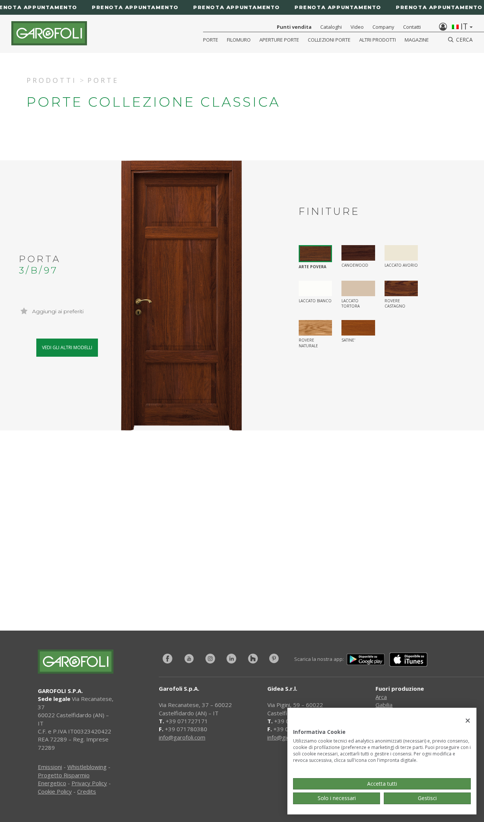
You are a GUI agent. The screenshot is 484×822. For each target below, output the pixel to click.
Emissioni (50, 767)
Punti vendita (294, 26)
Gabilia (383, 705)
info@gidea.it (284, 737)
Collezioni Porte (329, 39)
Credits (86, 791)
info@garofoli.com (182, 737)
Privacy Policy (89, 783)
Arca (381, 697)
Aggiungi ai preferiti (57, 311)
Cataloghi (331, 26)
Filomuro (239, 39)
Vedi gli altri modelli (67, 347)
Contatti (412, 26)
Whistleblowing (87, 767)
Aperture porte (279, 39)
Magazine (417, 39)
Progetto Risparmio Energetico (64, 779)
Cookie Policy (55, 791)
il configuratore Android (360, 572)
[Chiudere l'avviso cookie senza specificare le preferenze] (468, 721)
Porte (210, 39)
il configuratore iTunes (139, 572)
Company (383, 26)
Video (357, 26)
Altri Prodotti (377, 39)
